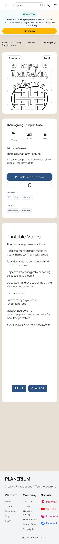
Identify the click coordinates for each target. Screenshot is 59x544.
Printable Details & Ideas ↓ (29, 177)
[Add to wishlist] (29, 185)
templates (21, 314)
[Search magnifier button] (41, 5)
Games (31, 42)
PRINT (19, 388)
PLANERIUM (17, 479)
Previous (14, 58)
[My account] (48, 5)
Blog (19, 310)
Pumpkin (26, 210)
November (13, 210)
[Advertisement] (29, 355)
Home (5, 42)
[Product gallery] (29, 87)
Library (18, 42)
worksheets (39, 314)
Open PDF (37, 388)
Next (47, 58)
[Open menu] (6, 5)
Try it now (29, 30)
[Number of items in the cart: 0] (55, 5)
